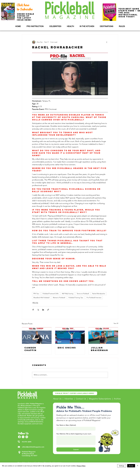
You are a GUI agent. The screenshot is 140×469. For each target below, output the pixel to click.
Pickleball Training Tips (76, 297)
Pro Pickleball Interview (94, 297)
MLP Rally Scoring (67, 293)
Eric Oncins (67, 347)
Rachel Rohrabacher (98, 293)
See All (116, 323)
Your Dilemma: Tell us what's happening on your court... (74, 434)
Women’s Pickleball (59, 297)
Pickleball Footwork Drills (51, 293)
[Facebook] (19, 437)
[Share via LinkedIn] (43, 310)
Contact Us (81, 398)
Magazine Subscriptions (100, 398)
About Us (57, 398)
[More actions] (106, 42)
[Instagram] (26, 437)
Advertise (68, 398)
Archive (117, 398)
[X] (23, 437)
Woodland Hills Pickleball (41, 297)
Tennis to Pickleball (83, 293)
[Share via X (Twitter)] (38, 310)
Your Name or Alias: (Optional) (66, 425)
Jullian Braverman (99, 348)
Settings (121, 466)
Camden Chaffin (30, 348)
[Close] (137, 465)
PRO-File (35, 303)
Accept (131, 466)
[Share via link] (48, 310)
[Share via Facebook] (33, 310)
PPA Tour (36, 293)
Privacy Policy (81, 466)
